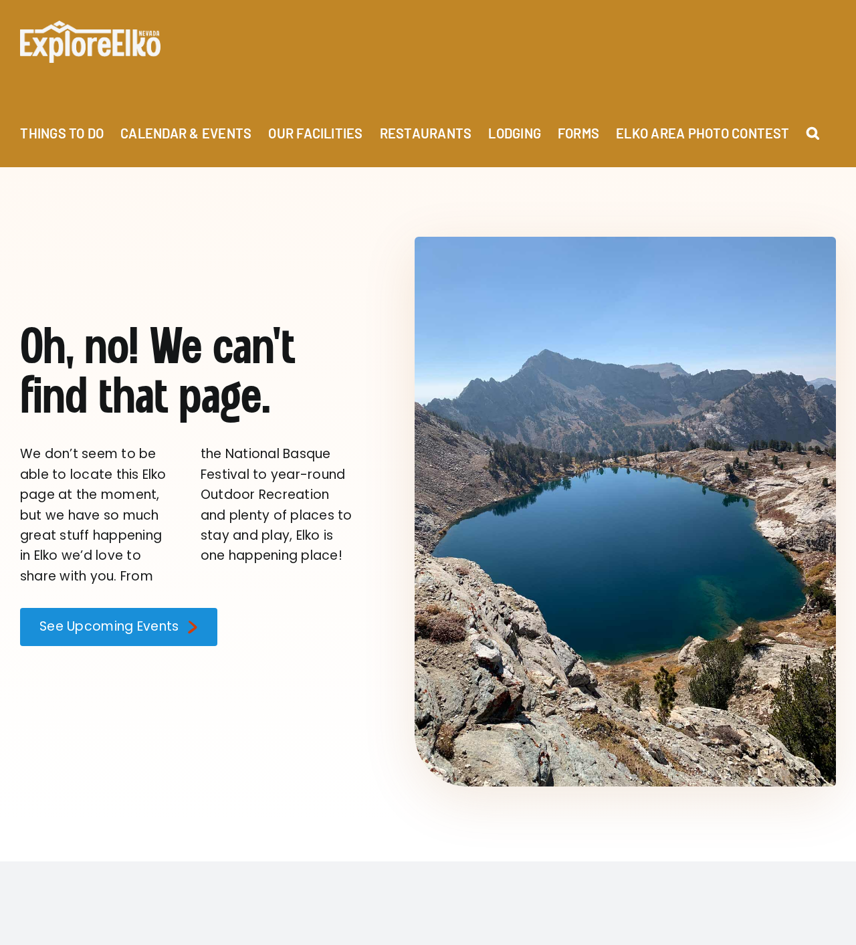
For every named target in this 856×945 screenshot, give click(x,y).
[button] (813, 125)
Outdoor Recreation (265, 495)
